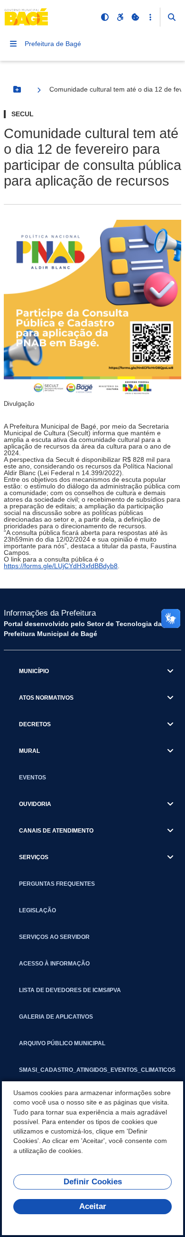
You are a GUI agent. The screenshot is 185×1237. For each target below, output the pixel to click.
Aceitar (92, 1206)
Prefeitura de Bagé (53, 43)
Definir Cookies (93, 1181)
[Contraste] (104, 17)
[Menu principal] (13, 43)
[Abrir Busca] (171, 17)
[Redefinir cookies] (135, 17)
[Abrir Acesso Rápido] (150, 17)
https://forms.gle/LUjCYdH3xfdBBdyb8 (61, 566)
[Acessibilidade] (120, 17)
